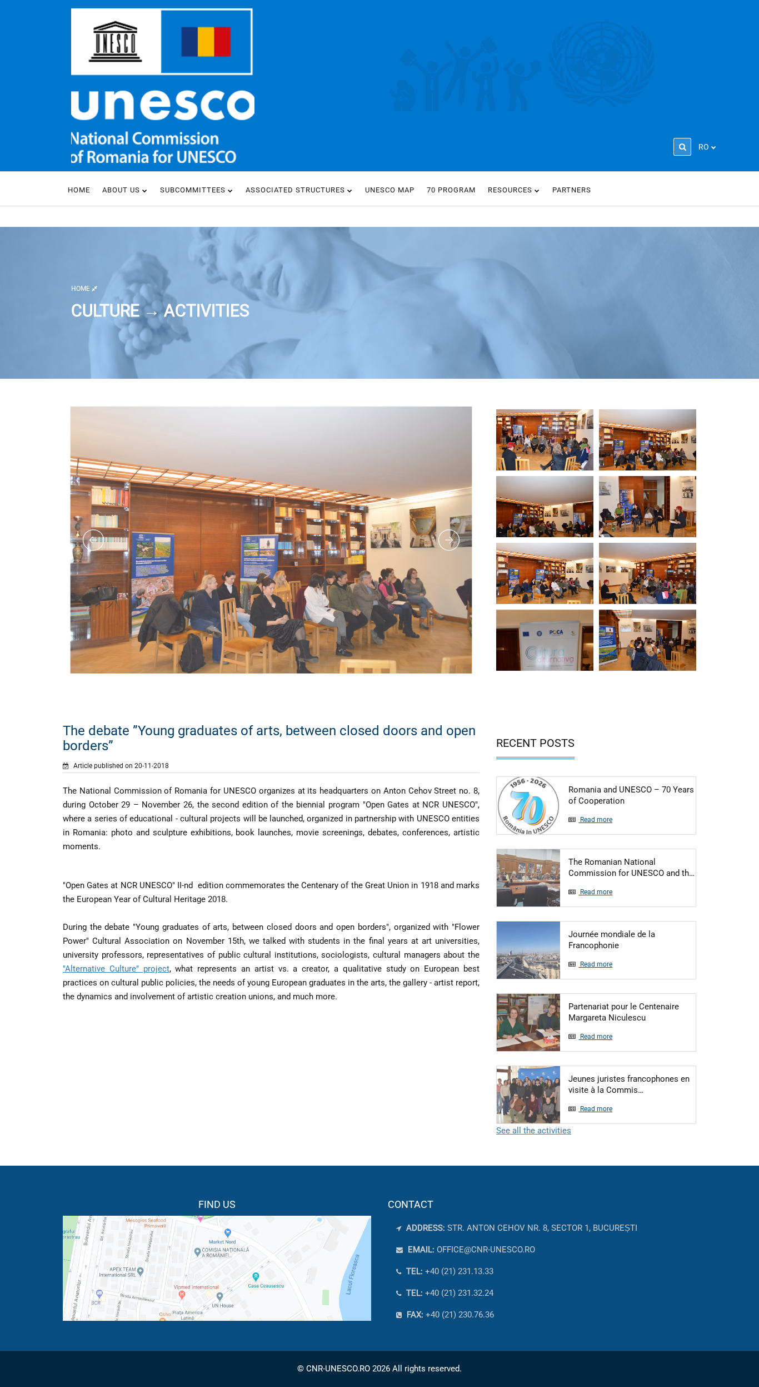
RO (703, 146)
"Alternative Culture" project (116, 969)
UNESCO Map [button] (390, 190)
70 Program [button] (451, 190)
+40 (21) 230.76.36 (449, 1315)
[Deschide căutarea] (682, 147)
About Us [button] (122, 190)
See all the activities (533, 1131)
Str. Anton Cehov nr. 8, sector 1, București (520, 1228)
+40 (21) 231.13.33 (448, 1271)
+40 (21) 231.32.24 (448, 1293)
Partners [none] (571, 190)
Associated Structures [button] (296, 190)
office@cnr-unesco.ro (486, 1250)
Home (79, 190)
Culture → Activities (160, 310)
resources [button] (511, 190)
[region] (217, 1259)
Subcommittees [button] (194, 190)
